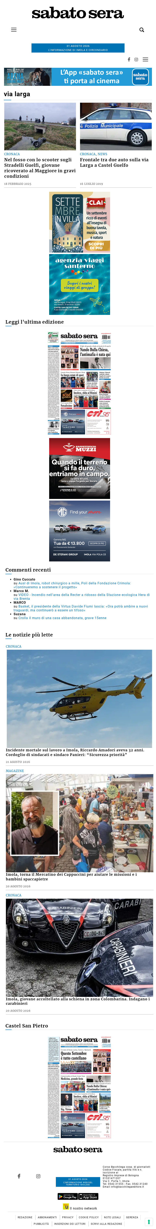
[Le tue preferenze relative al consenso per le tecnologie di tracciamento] (149, 1222)
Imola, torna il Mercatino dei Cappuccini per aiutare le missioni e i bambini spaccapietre (71, 876)
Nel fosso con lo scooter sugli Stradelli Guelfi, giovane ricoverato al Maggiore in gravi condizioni (40, 168)
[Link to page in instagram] (38, 1176)
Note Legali (113, 1217)
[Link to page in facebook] (19, 1176)
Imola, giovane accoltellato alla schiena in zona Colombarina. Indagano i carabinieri (78, 1001)
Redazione (25, 1217)
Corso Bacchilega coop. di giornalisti (126, 1166)
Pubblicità (42, 1224)
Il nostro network (83, 1208)
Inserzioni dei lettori (70, 1224)
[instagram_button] (136, 59)
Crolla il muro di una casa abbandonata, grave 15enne (62, 618)
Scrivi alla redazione (106, 1224)
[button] (135, 27)
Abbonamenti (48, 1217)
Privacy (68, 1217)
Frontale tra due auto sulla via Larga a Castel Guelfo (114, 162)
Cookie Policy (89, 1217)
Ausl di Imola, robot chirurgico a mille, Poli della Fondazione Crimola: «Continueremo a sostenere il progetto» (72, 585)
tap (145, 59)
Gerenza (132, 1217)
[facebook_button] (129, 59)
